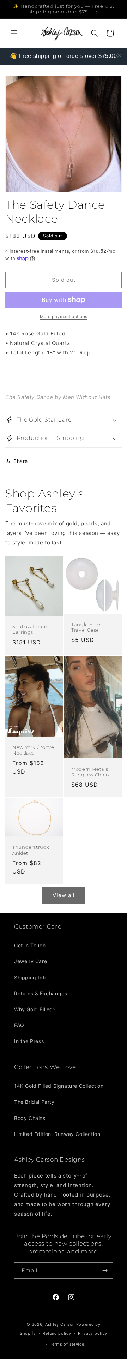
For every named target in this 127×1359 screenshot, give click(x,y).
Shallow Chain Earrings (29, 629)
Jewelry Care (30, 961)
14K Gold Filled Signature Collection (59, 1086)
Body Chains (30, 1118)
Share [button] (20, 461)
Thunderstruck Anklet (30, 850)
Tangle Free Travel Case (86, 627)
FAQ (19, 1025)
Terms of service (67, 1344)
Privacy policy (92, 1333)
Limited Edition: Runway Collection (57, 1134)
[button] (14, 33)
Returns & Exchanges (40, 993)
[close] (119, 55)
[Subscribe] (105, 1270)
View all (64, 895)
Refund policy (57, 1333)
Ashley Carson (60, 1324)
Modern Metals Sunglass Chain (90, 771)
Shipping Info (31, 977)
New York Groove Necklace (33, 750)
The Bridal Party (34, 1102)
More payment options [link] (63, 316)
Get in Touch (30, 945)
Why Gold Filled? (35, 1009)
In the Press (29, 1041)
